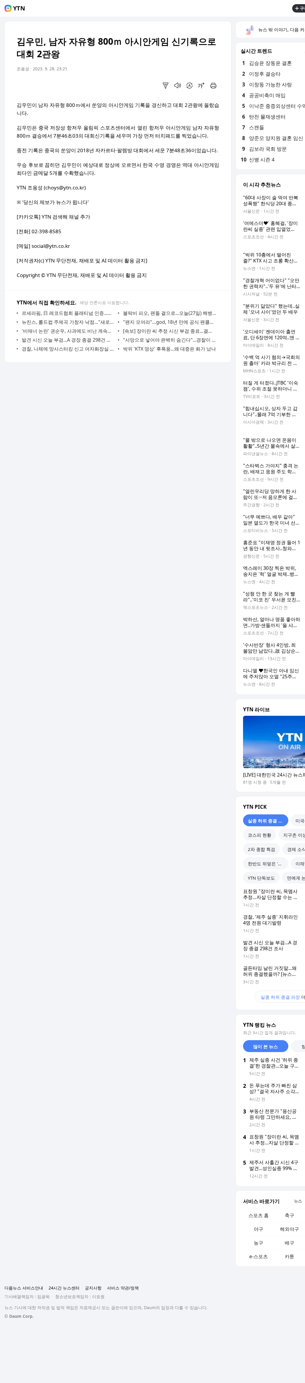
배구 (289, 1242)
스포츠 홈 (258, 1215)
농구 (258, 1242)
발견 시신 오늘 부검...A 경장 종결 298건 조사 (68, 340)
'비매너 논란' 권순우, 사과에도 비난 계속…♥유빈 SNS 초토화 (68, 331)
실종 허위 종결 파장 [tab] (267, 821)
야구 (258, 1229)
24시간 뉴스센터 (64, 1288)
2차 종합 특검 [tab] (261, 849)
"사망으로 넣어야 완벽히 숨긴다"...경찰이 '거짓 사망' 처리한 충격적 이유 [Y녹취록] (169, 340)
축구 (289, 1215)
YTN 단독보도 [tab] (261, 878)
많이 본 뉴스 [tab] (265, 1046)
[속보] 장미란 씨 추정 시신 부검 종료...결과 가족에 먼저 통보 (169, 331)
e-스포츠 (258, 1256)
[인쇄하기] (213, 85)
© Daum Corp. (19, 1316)
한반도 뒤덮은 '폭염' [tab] (268, 863)
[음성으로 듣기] (177, 85)
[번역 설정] (189, 85)
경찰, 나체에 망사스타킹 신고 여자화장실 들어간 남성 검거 (68, 349)
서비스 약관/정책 (123, 1288)
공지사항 (93, 1288)
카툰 (289, 1256)
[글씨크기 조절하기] (201, 85)
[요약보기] (166, 85)
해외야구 (289, 1229)
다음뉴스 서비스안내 (23, 1288)
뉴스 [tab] (298, 1201)
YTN (19, 8)
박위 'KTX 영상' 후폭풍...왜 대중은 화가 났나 (169, 349)
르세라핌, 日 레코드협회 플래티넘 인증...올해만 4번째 (68, 313)
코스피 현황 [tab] (259, 835)
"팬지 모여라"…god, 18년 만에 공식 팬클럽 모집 (169, 322)
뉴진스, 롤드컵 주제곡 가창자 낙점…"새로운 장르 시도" (68, 322)
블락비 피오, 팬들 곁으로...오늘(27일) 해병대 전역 (169, 313)
